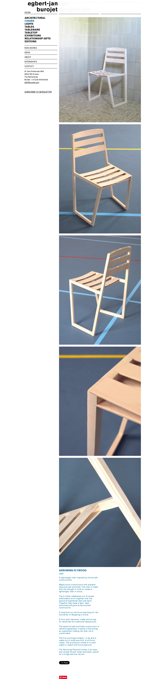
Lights (29, 23)
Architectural (35, 17)
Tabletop (31, 32)
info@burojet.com (31, 82)
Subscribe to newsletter (38, 92)
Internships (30, 62)
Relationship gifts (38, 38)
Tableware (32, 29)
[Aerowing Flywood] (100, 178)
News (27, 52)
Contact (29, 66)
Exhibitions (33, 35)
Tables (29, 26)
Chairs (29, 20)
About (27, 57)
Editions (30, 41)
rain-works (30, 48)
